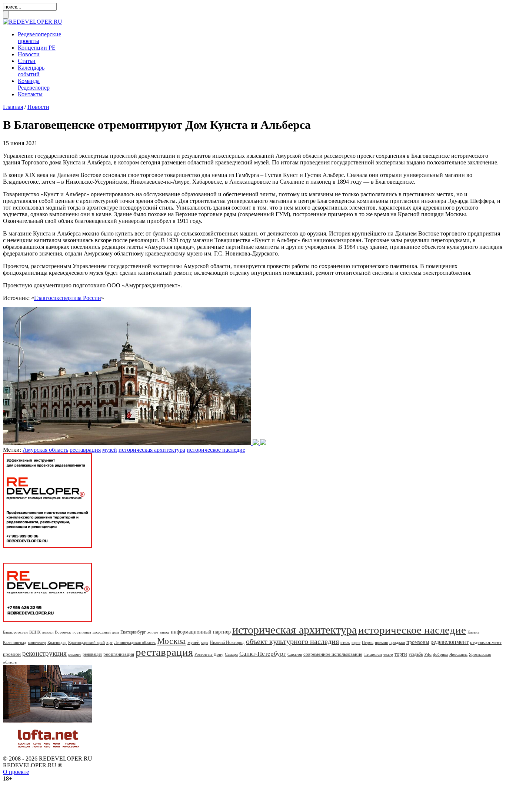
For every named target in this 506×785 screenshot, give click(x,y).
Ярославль (458, 654)
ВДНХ (35, 632)
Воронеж (63, 632)
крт (109, 642)
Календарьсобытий (31, 70)
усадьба (416, 654)
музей (109, 450)
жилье (152, 632)
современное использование (332, 654)
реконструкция (44, 653)
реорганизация (118, 654)
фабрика (440, 654)
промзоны (417, 642)
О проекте (16, 772)
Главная (13, 107)
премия (381, 642)
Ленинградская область (135, 642)
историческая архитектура (152, 450)
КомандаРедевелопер (34, 84)
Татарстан (373, 654)
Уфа (428, 654)
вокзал (47, 632)
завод (164, 632)
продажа (397, 642)
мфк (204, 642)
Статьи (27, 61)
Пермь (367, 642)
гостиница (82, 632)
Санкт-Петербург (262, 653)
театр (388, 654)
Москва (171, 641)
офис (356, 642)
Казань (473, 632)
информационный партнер (201, 632)
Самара (231, 654)
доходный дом (106, 632)
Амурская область (45, 450)
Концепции (37, 47)
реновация (92, 654)
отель (345, 642)
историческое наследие (216, 450)
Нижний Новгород (227, 642)
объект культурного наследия (292, 641)
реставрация (85, 450)
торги (401, 654)
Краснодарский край (86, 642)
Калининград (14, 642)
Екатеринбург (133, 632)
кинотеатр (37, 642)
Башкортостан (15, 632)
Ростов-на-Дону (208, 654)
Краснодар (57, 642)
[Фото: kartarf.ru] (134, 443)
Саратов (294, 654)
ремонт (74, 654)
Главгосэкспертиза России (67, 298)
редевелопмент (449, 642)
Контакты (30, 94)
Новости (29, 54)
